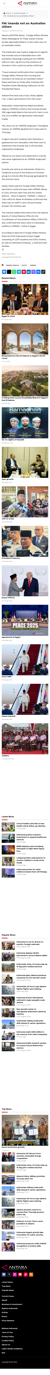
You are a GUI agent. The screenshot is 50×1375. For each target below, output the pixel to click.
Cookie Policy (8, 1341)
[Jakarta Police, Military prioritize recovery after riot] (8, 1179)
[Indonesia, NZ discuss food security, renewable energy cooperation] (8, 1157)
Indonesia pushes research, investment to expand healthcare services (32, 837)
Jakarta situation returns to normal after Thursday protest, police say (30, 1212)
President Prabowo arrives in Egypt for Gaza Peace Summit (23, 715)
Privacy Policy (8, 1336)
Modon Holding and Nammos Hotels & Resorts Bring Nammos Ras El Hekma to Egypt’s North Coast (24, 355)
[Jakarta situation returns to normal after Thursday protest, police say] (8, 1213)
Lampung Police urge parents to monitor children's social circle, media (31, 860)
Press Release (8, 1321)
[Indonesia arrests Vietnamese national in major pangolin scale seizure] (8, 1001)
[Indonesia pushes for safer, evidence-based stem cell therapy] (8, 873)
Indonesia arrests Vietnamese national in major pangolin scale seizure (31, 1000)
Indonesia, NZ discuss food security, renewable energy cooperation (29, 1155)
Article (5, 1312)
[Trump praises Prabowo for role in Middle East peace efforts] (25, 581)
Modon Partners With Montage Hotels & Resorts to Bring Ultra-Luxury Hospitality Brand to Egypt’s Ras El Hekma (25, 397)
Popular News (8, 935)
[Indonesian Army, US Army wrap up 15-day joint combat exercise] (8, 967)
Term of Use (7, 1332)
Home (8, 13)
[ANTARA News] (27, 3)
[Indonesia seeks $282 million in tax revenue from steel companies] (8, 1035)
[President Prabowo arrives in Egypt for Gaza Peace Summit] (25, 699)
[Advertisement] (25, 788)
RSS (3, 1353)
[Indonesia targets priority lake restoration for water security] (8, 1236)
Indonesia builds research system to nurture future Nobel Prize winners (31, 1045)
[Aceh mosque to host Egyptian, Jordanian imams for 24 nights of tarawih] (25, 423)
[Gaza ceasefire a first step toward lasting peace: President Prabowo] (25, 541)
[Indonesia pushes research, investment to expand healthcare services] (8, 838)
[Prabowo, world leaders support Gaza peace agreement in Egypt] (25, 620)
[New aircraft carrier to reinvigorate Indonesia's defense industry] (8, 1012)
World (4, 1300)
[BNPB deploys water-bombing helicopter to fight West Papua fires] (8, 850)
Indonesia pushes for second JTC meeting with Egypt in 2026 (24, 315)
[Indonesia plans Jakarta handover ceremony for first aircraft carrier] (8, 979)
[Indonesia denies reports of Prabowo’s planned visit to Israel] (25, 502)
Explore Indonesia (10, 1308)
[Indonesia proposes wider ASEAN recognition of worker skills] (8, 1247)
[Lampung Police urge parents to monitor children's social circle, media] (8, 861)
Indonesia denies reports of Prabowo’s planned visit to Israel (24, 517)
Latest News (8, 817)
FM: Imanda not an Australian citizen (18, 16)
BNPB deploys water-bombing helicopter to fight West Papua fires (30, 848)
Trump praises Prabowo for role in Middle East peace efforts (24, 596)
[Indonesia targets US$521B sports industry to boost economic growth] (25, 1130)
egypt (24, 265)
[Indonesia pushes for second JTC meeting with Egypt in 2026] (25, 299)
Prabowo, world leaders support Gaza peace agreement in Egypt (23, 636)
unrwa (33, 265)
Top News (7, 1109)
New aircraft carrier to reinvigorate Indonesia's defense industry (31, 1011)
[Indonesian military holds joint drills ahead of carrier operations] (8, 1024)
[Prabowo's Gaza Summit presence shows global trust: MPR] (25, 660)
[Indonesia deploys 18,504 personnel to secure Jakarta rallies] (8, 956)
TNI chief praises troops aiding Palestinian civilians (22, 754)
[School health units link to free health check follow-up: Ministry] (8, 827)
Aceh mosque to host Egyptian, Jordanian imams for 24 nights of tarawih (25, 438)
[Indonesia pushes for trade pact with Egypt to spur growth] (25, 462)
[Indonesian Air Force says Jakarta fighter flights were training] (8, 990)
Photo (4, 1317)
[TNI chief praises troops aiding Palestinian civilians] (25, 738)
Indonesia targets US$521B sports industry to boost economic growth (23, 1146)
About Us (6, 1345)
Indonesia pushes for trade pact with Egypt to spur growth (23, 478)
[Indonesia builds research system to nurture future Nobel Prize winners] (8, 1046)
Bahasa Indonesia (9, 1328)
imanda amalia (12, 265)
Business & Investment (12, 1304)
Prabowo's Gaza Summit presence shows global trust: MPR (24, 675)
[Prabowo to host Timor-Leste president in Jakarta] (8, 1225)
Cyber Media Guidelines (12, 1349)
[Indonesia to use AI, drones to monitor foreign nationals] (8, 945)
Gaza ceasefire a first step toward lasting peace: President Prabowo (24, 557)
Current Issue (19, 13)
